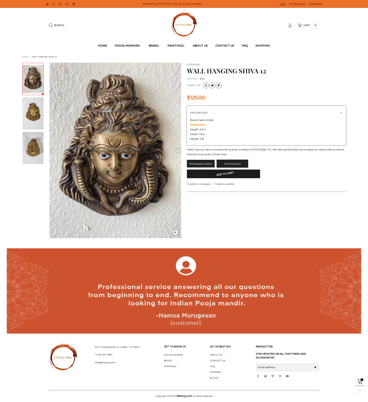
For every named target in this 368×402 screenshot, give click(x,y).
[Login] (293, 25)
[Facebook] (54, 4)
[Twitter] (47, 4)
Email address (266, 367)
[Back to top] (360, 390)
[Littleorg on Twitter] (265, 376)
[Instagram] (67, 4)
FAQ (245, 45)
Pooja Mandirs (127, 45)
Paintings (176, 45)
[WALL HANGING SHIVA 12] (115, 150)
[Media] (175, 232)
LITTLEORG (193, 64)
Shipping (262, 45)
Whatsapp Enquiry (200, 163)
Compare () (297, 3)
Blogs (214, 377)
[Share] (206, 85)
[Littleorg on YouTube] (287, 376)
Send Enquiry (232, 163)
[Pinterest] (60, 4)
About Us (200, 45)
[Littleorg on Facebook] (258, 376)
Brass (153, 45)
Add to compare (200, 183)
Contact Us (224, 45)
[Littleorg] (184, 25)
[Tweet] (212, 85)
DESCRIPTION (198, 112)
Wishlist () (315, 3)
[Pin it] (219, 85)
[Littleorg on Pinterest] (272, 376)
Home (102, 45)
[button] (52, 150)
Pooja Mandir (173, 354)
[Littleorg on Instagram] (280, 376)
